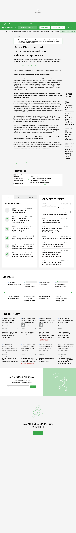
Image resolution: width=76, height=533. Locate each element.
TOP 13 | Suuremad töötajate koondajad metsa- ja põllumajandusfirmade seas (20, 230)
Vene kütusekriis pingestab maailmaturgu (54, 214)
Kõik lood (10, 31)
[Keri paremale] (61, 179)
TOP (40, 328)
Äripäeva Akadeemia (29, 296)
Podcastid (46, 31)
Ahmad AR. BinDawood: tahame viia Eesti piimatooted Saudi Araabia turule (21, 220)
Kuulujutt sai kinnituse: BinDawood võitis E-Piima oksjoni (46, 359)
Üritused (57, 31)
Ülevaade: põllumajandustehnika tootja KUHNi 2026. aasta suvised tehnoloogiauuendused (40, 180)
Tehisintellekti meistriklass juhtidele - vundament (29, 300)
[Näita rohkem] (66, 24)
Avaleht (4, 31)
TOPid (29, 31)
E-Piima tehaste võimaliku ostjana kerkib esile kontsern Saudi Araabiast (10, 359)
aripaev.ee (15, 23)
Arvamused (17, 31)
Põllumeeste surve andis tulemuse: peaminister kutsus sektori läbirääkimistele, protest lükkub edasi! (53, 230)
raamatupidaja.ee (50, 23)
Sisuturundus (35, 31)
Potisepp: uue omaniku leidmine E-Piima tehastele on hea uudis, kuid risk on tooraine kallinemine (52, 254)
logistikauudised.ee (33, 23)
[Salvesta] (33, 208)
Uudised (14, 208)
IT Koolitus (58, 296)
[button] (18, 386)
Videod (52, 31)
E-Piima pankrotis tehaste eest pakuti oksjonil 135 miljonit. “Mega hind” (29, 359)
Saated (14, 244)
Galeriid (24, 31)
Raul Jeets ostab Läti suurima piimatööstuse (69, 105)
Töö (41, 31)
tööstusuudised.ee (23, 23)
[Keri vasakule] (28, 179)
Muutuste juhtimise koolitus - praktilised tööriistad (61, 300)
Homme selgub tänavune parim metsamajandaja (56, 238)
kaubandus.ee (42, 23)
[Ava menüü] (10, 24)
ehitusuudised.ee (60, 23)
